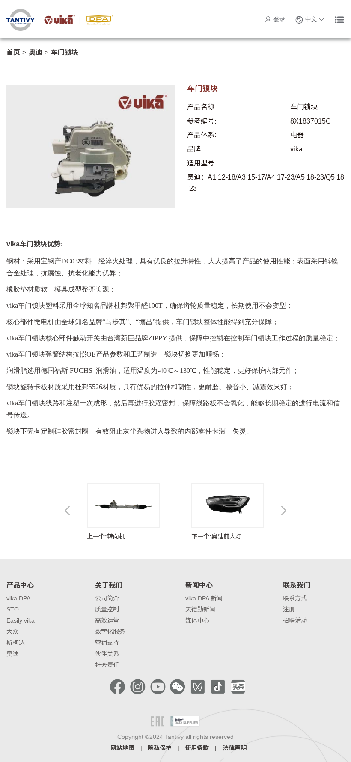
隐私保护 (160, 747)
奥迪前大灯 (216, 536)
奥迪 (35, 52)
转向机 (106, 536)
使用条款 (197, 747)
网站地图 (122, 747)
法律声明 (235, 747)
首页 (13, 52)
